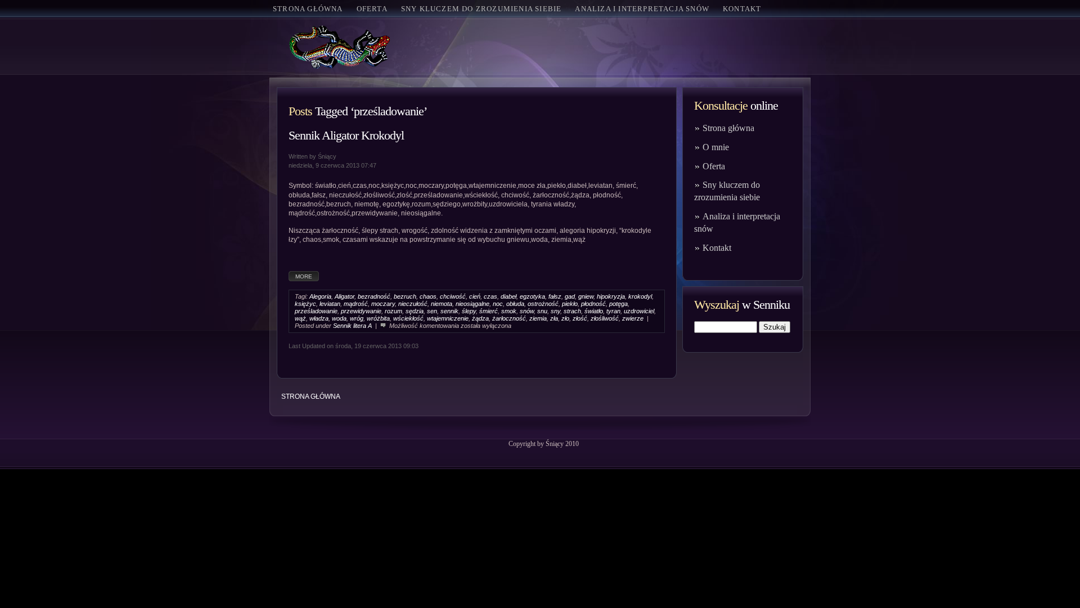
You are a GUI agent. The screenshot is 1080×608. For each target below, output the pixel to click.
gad (570, 296)
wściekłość (408, 318)
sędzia (415, 311)
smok (508, 311)
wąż (300, 318)
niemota (441, 303)
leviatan (330, 303)
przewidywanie (361, 311)
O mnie (716, 147)
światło (593, 311)
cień (474, 296)
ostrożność (543, 303)
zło (565, 318)
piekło (570, 303)
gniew (585, 296)
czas (490, 296)
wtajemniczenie (448, 318)
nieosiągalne (472, 303)
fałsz (554, 296)
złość (580, 318)
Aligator (344, 296)
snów (527, 311)
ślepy (469, 311)
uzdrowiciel (639, 311)
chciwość (453, 296)
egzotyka (532, 296)
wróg (356, 318)
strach (572, 311)
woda (339, 318)
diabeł (508, 296)
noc (498, 303)
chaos (428, 296)
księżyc (305, 303)
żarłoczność (509, 318)
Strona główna (308, 8)
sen (432, 311)
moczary (383, 303)
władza (318, 318)
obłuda (515, 303)
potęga (618, 303)
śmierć (488, 311)
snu (542, 311)
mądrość (356, 303)
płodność (593, 303)
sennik (449, 311)
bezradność (374, 296)
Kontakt (717, 248)
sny (555, 311)
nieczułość (413, 303)
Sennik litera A (352, 325)
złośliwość (605, 318)
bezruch (405, 296)
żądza (480, 318)
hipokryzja (611, 296)
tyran (613, 311)
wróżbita (378, 318)
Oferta (714, 166)
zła (554, 318)
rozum (393, 311)
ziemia (538, 318)
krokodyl (640, 296)
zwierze (633, 318)
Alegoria (320, 296)
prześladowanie (316, 311)
